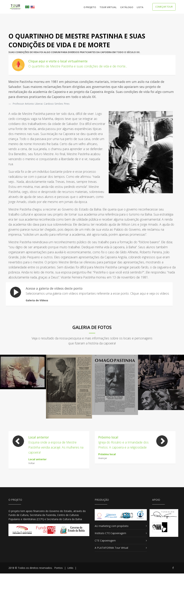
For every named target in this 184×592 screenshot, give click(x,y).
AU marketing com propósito (111, 526)
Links (70, 568)
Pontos (58, 568)
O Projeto (90, 7)
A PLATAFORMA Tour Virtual (111, 547)
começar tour (164, 6)
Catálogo (126, 7)
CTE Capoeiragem (105, 540)
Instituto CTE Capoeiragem (110, 533)
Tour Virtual (108, 7)
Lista (140, 7)
